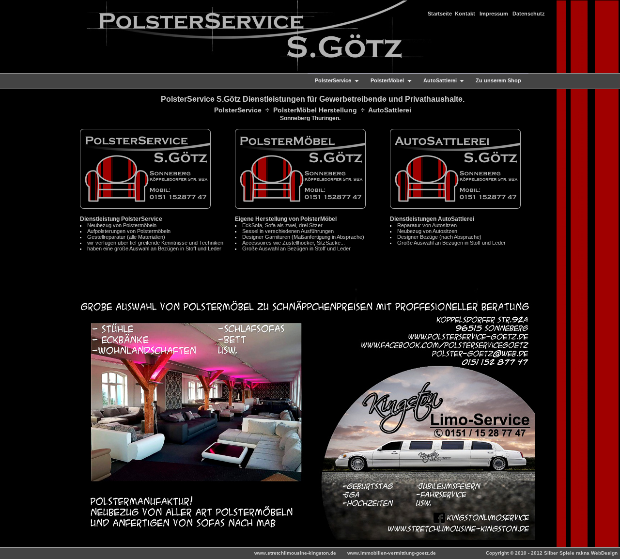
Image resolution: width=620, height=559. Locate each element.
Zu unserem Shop (498, 80)
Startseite (440, 13)
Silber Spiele (560, 553)
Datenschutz (528, 13)
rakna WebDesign (597, 553)
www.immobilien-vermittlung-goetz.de (392, 553)
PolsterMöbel (383, 81)
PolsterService (329, 81)
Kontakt (465, 13)
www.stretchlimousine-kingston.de (296, 553)
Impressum (494, 13)
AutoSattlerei (436, 81)
